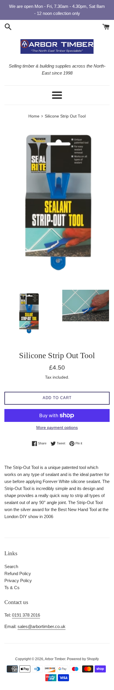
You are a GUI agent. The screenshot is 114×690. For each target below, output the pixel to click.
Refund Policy (17, 573)
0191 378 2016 (26, 615)
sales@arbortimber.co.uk (41, 626)
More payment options (57, 427)
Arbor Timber (55, 659)
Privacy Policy (18, 580)
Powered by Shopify (83, 659)
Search (11, 566)
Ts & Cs (12, 587)
